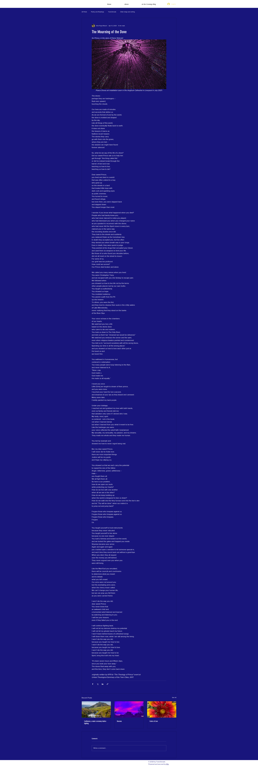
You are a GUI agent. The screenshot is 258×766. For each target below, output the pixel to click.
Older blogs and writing (127, 12)
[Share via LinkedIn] (103, 684)
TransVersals (112, 12)
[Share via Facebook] (93, 684)
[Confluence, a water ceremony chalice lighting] (96, 709)
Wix (167, 764)
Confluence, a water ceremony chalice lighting (95, 722)
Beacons (119, 721)
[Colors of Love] (161, 709)
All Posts (84, 12)
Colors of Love (154, 721)
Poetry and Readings (97, 12)
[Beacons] (129, 709)
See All (174, 697)
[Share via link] (107, 684)
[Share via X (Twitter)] (98, 684)
